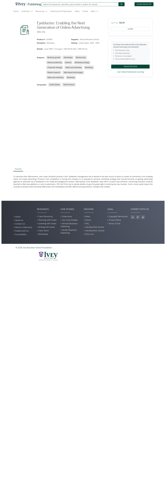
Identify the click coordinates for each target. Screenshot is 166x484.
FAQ (87, 223)
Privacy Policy (115, 220)
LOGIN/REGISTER (144, 4)
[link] (54, 57)
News (77, 11)
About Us (19, 220)
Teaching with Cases (47, 220)
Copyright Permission (118, 216)
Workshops (43, 234)
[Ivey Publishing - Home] (28, 4)
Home (16, 11)
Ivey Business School (94, 227)
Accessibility (20, 234)
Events (85, 11)
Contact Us (20, 224)
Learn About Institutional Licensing (130, 72)
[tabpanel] (83, 181)
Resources (40, 11)
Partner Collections (23, 227)
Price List (89, 234)
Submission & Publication (61, 11)
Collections (67, 216)
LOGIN (130, 29)
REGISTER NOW (130, 66)
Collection (26, 11)
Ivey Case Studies (70, 220)
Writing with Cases (46, 227)
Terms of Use (114, 223)
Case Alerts (43, 230)
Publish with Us (22, 231)
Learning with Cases (47, 223)
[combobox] (79, 4)
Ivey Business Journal (94, 230)
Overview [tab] (18, 169)
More (93, 11)
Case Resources (45, 216)
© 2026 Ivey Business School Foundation (34, 247)
